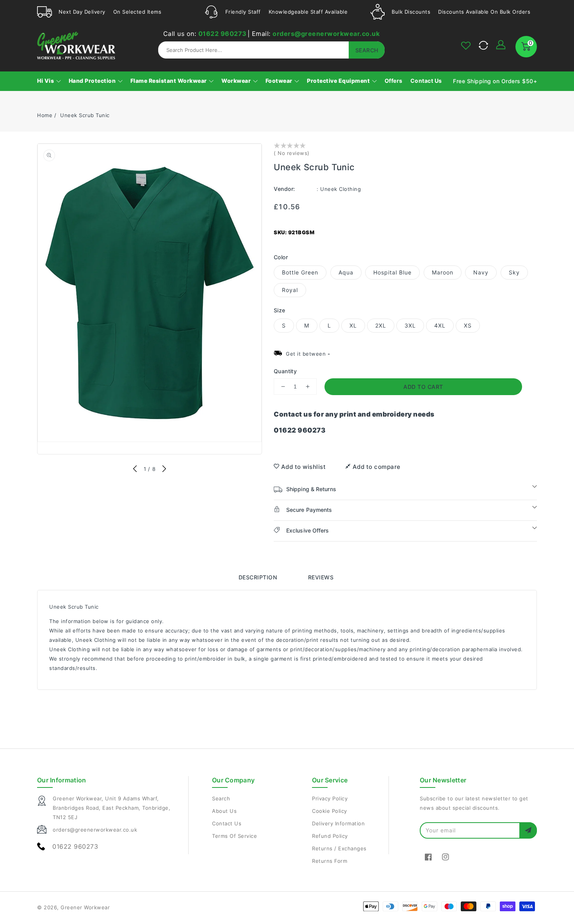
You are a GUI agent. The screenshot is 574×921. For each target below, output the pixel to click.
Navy (480, 272)
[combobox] (271, 50)
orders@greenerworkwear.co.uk (326, 33)
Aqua (346, 272)
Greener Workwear (85, 907)
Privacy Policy (330, 798)
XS (468, 325)
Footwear (280, 80)
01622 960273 (222, 33)
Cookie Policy (329, 811)
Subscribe (528, 830)
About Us (224, 811)
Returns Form (329, 861)
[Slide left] (135, 469)
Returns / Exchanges (339, 848)
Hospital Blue (392, 272)
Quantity (285, 371)
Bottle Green (300, 272)
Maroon (442, 272)
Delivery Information (338, 823)
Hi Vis (46, 80)
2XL (380, 325)
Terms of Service (234, 836)
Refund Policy (330, 836)
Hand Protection (93, 80)
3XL (410, 325)
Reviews (321, 577)
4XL (440, 325)
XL (353, 325)
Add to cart (423, 386)
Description (258, 577)
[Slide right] (164, 469)
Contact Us (226, 823)
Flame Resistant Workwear (169, 80)
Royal (290, 290)
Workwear (236, 80)
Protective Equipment (339, 80)
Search (221, 798)
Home (44, 115)
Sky (514, 272)
